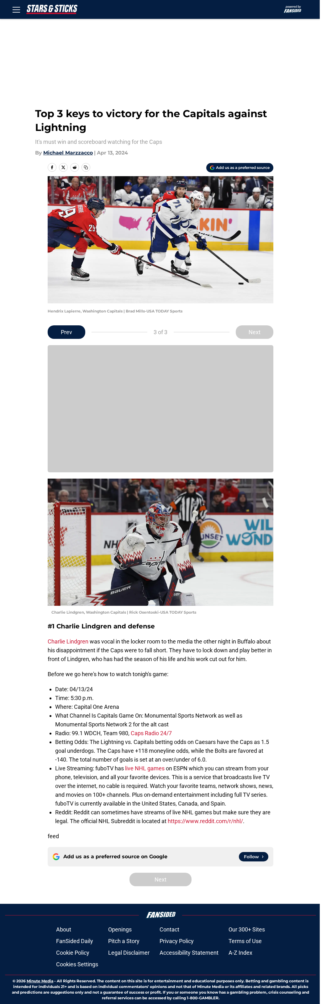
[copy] (86, 167)
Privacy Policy (177, 941)
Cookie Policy (72, 952)
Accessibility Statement (189, 952)
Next (254, 332)
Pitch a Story (123, 941)
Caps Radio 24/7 (151, 733)
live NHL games (145, 768)
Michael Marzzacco (68, 153)
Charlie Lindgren (68, 641)
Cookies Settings (77, 964)
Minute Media (40, 981)
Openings (120, 929)
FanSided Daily (74, 941)
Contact (169, 929)
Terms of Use (245, 941)
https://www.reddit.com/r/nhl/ (205, 821)
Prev (66, 332)
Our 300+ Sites (247, 929)
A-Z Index (240, 952)
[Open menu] (16, 9)
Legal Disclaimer (129, 952)
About (63, 929)
